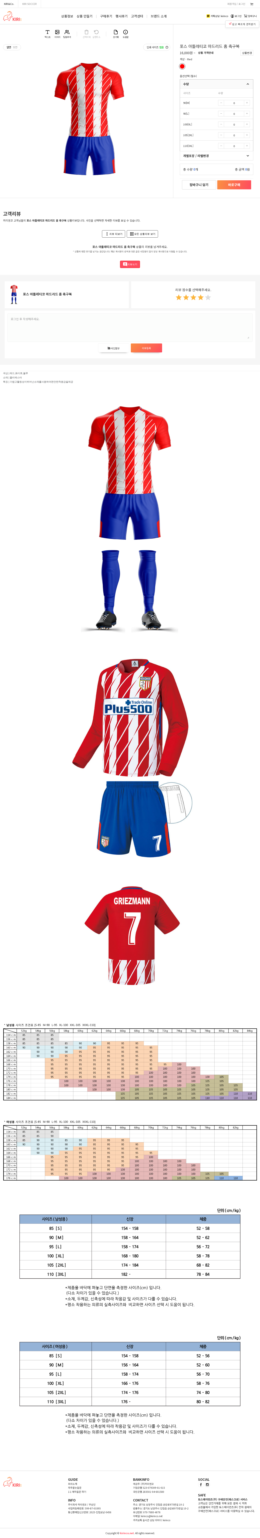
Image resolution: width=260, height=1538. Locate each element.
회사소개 (72, 1483)
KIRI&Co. (9, 3)
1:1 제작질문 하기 (77, 1491)
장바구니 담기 (199, 184)
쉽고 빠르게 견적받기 (244, 24)
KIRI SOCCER (29, 3)
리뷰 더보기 (113, 233)
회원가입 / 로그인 (236, 3)
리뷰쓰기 (130, 264)
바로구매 (234, 184)
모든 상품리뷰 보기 (142, 233)
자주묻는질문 (74, 1487)
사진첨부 (113, 348)
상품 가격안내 (205, 53)
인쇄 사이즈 (155, 47)
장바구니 (252, 16)
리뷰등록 (146, 348)
